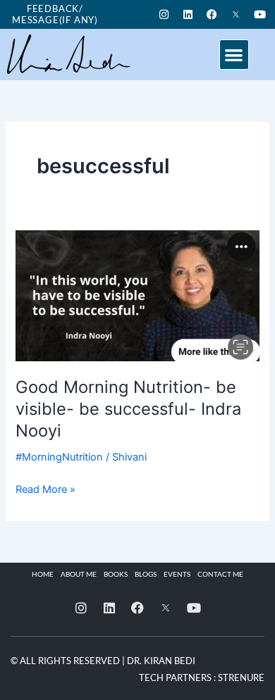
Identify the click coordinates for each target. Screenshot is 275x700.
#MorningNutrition (59, 457)
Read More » (45, 488)
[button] (234, 54)
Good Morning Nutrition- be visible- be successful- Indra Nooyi (128, 409)
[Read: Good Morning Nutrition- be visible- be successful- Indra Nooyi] (137, 295)
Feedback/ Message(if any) (55, 14)
